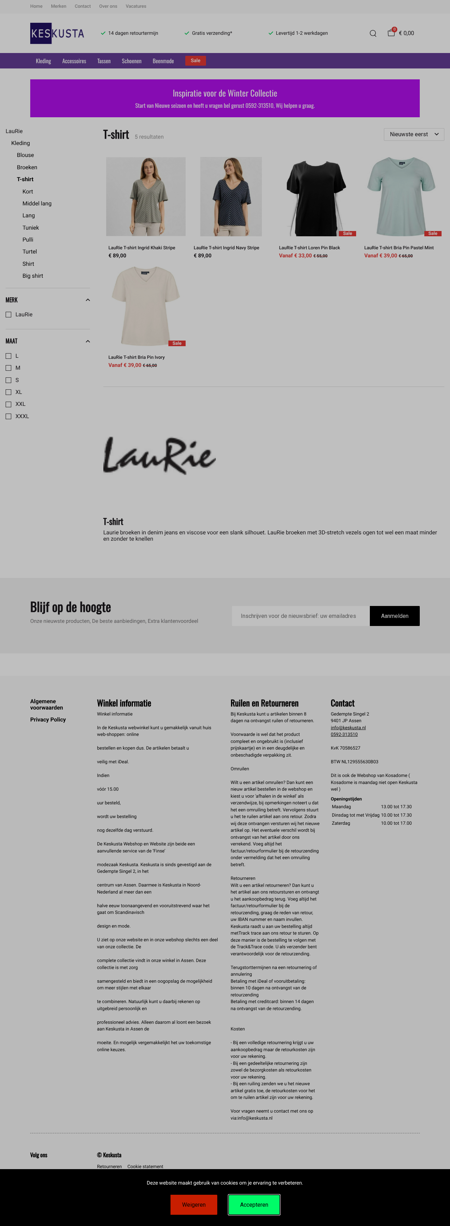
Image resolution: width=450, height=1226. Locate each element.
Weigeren (194, 1204)
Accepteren (254, 1204)
